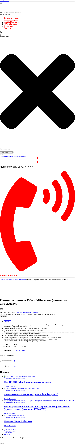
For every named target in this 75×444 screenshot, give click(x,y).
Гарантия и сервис (11, 20)
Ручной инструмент (20, 350)
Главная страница (6, 279)
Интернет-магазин (19, 279)
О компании (8, 26)
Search (3, 12)
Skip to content (4, 1)
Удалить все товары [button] (7, 152)
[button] (37, 15)
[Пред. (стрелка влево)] (1, 443)
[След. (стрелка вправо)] (3, 443)
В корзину (4, 316)
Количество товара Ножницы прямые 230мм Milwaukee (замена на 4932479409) (26, 314)
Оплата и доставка (11, 18)
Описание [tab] (7, 320)
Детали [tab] (6, 321)
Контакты (7, 28)
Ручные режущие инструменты (27, 312)
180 (15, 366)
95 (14, 361)
